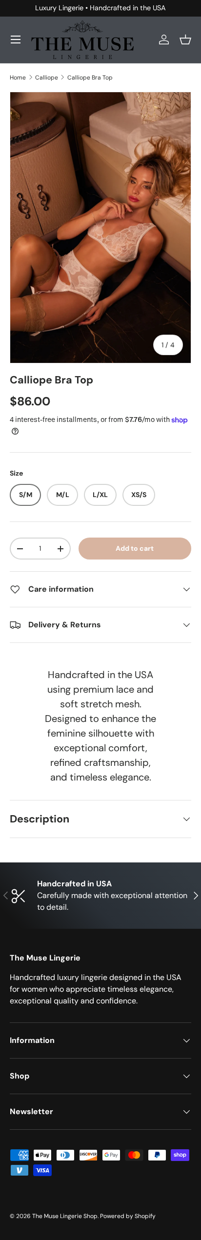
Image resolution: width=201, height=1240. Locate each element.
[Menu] (15, 39)
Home (18, 77)
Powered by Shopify (128, 1216)
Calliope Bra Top (90, 77)
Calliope (46, 77)
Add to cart (135, 548)
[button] (185, 39)
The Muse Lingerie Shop (65, 1216)
